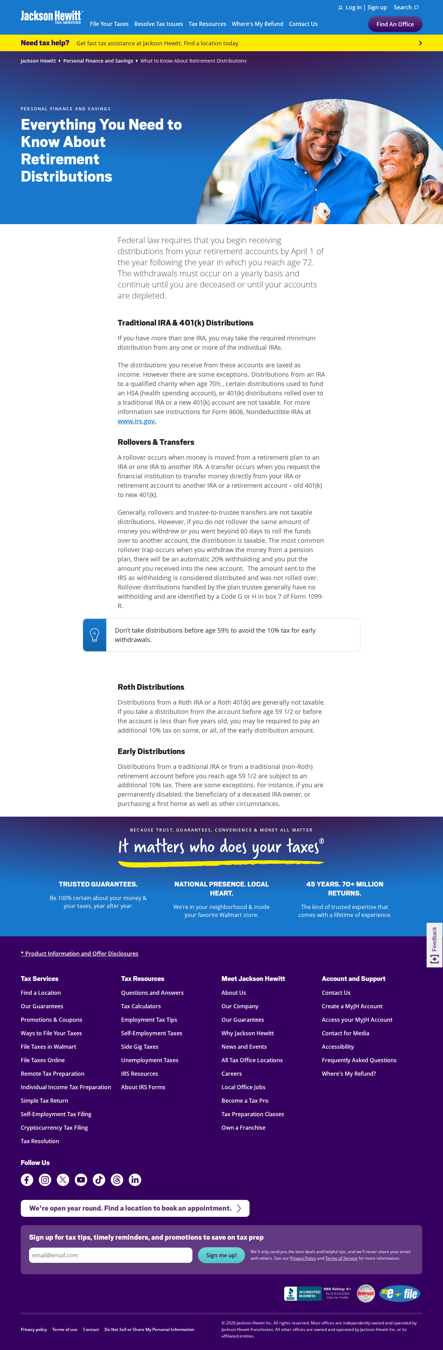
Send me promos (221, 699)
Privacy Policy (318, 724)
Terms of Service (200, 730)
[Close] (359, 605)
